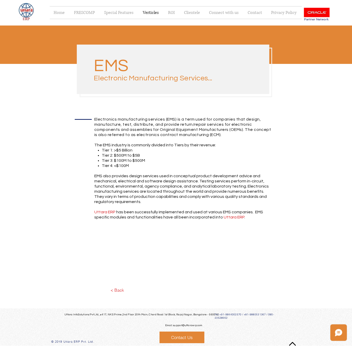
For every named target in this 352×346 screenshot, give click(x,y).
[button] (224, 12)
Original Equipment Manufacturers (194, 130)
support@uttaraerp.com (187, 325)
